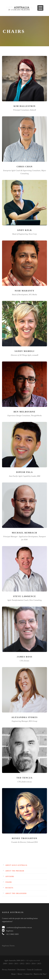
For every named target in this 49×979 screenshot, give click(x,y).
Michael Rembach (24, 533)
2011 (16, 963)
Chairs (8, 882)
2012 (22, 963)
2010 (11, 963)
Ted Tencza (24, 778)
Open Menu (40, 8)
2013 (28, 963)
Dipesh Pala (24, 472)
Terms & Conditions (34, 970)
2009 (5, 963)
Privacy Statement (8, 970)
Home (13, 974)
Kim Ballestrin (25, 106)
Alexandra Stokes (24, 717)
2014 (33, 963)
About (19, 974)
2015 (39, 963)
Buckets (9, 888)
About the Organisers (16, 893)
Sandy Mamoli (24, 351)
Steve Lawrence (24, 596)
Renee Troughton (24, 838)
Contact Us (28, 974)
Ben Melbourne (24, 412)
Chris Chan (25, 166)
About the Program (14, 871)
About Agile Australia (16, 865)
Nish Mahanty (24, 291)
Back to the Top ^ (40, 974)
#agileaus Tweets (8, 946)
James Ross (24, 657)
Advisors (9, 876)
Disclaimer (21, 970)
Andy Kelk (24, 230)
